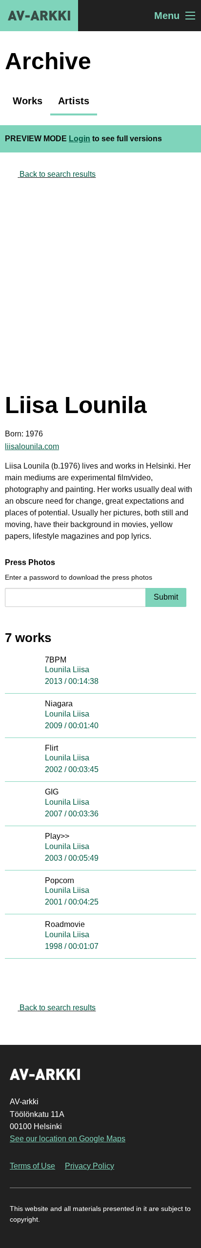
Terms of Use (32, 1166)
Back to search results (58, 174)
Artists (73, 100)
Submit (166, 597)
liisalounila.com (32, 446)
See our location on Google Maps (67, 1139)
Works (27, 100)
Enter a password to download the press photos (78, 577)
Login (79, 138)
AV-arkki (39, 15)
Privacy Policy (89, 1166)
